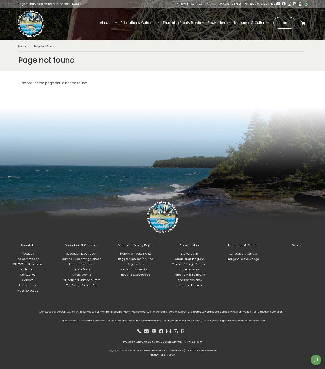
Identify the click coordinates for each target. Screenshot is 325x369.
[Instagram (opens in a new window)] (289, 4)
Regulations (136, 264)
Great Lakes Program (189, 259)
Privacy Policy (158, 354)
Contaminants (189, 269)
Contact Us (265, 4)
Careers (27, 280)
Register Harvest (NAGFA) (135, 259)
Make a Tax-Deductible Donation (263, 311)
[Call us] (139, 331)
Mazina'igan (82, 269)
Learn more (255, 320)
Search (284, 23)
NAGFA (76, 4)
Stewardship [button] (217, 23)
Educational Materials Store (81, 280)
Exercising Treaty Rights (135, 253)
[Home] (32, 23)
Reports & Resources (135, 275)
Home (22, 46)
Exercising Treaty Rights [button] (182, 23)
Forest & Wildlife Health (189, 275)
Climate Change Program (189, 264)
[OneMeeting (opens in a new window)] (294, 4)
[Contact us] (146, 331)
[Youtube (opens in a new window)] (278, 4)
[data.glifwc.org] (300, 4)
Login (172, 354)
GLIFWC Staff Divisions (27, 264)
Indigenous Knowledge (243, 259)
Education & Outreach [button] (138, 23)
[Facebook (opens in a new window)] (283, 4)
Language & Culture (243, 253)
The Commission (27, 259)
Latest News (27, 285)
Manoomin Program (189, 285)
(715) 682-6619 (244, 4)
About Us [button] (107, 23)
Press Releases (27, 290)
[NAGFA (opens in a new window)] (306, 4)
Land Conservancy (189, 280)
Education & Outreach (81, 253)
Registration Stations (135, 269)
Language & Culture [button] (250, 23)
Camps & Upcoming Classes (81, 259)
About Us (28, 253)
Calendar (27, 269)
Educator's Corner (81, 264)
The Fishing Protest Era (81, 285)
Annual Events (81, 275)
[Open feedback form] (316, 360)
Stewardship (189, 253)
